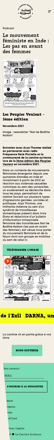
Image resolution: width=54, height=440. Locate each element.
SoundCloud (10, 418)
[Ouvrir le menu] (49, 12)
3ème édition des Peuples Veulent (27, 162)
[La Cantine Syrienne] (25, 12)
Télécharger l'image (23, 249)
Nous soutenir (27, 350)
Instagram (9, 406)
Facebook (8, 400)
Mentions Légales (13, 428)
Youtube (7, 412)
